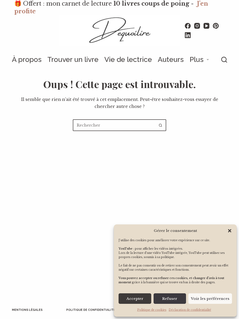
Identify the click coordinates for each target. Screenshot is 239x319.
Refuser (169, 298)
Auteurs (171, 59)
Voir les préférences (210, 298)
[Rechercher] (224, 60)
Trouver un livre (72, 59)
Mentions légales (27, 310)
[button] (229, 230)
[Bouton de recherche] (160, 125)
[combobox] (114, 125)
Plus (197, 59)
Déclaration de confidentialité (190, 310)
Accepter (135, 298)
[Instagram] (197, 26)
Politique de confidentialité (90, 310)
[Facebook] (188, 26)
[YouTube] (206, 26)
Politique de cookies (151, 310)
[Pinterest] (216, 26)
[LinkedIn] (188, 35)
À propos (27, 59)
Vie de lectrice (128, 59)
